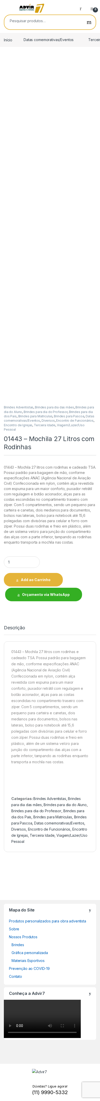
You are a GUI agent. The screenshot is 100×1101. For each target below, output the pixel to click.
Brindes (18, 945)
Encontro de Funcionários (75, 420)
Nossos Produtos (23, 937)
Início (8, 39)
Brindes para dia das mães (54, 407)
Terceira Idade (44, 425)
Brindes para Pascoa (69, 416)
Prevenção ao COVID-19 (29, 968)
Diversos (48, 420)
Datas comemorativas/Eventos (49, 39)
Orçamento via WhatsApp (46, 594)
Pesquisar (89, 22)
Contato (15, 976)
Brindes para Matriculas (35, 416)
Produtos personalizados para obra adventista (47, 921)
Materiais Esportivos (28, 960)
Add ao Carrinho (36, 580)
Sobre (14, 929)
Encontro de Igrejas (18, 425)
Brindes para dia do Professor (45, 412)
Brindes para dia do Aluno (65, 805)
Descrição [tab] (14, 627)
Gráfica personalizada (30, 952)
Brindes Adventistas (18, 407)
